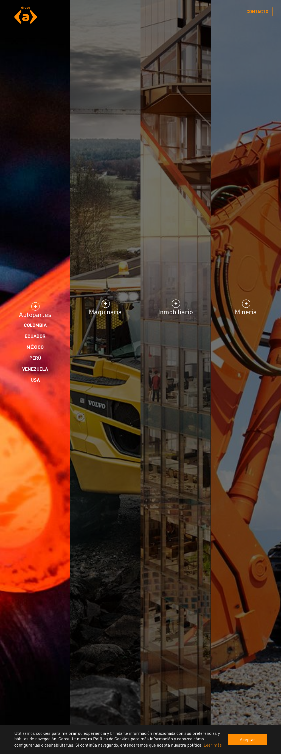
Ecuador (35, 336)
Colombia (35, 325)
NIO (175, 333)
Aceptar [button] (247, 739)
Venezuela (35, 369)
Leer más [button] (213, 745)
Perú (35, 358)
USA (35, 380)
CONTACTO (257, 11)
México (35, 347)
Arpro (175, 322)
